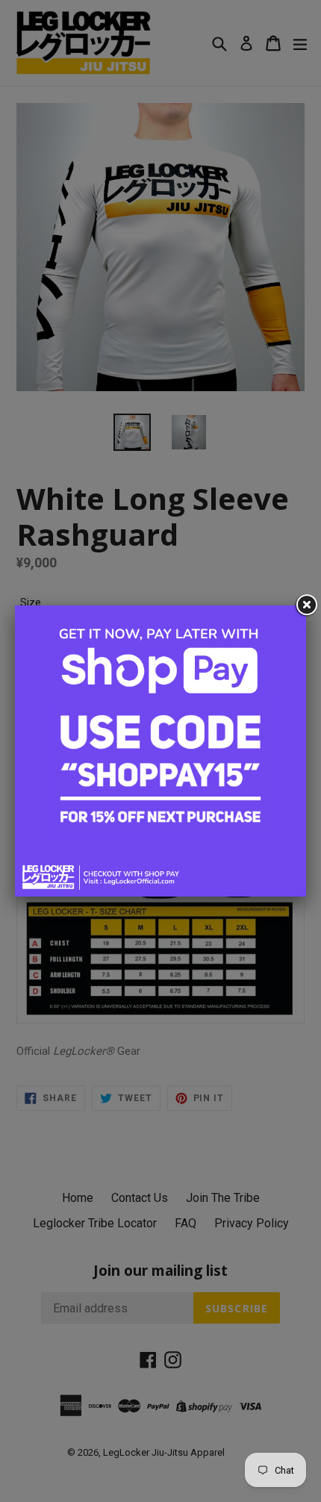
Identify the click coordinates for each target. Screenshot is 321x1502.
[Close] (306, 605)
